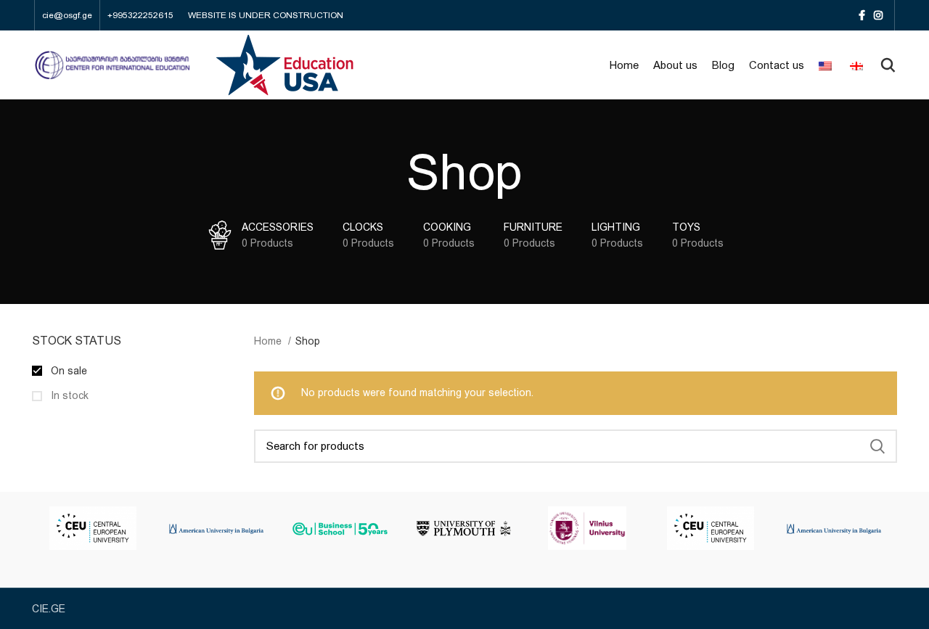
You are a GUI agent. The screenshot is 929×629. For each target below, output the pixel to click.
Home (269, 341)
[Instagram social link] (878, 15)
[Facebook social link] (861, 15)
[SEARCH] (877, 446)
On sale (67, 371)
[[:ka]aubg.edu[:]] (216, 527)
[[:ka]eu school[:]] (339, 527)
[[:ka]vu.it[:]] (587, 528)
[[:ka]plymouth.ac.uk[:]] (463, 528)
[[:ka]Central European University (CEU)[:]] (93, 528)
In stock (68, 395)
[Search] (888, 65)
